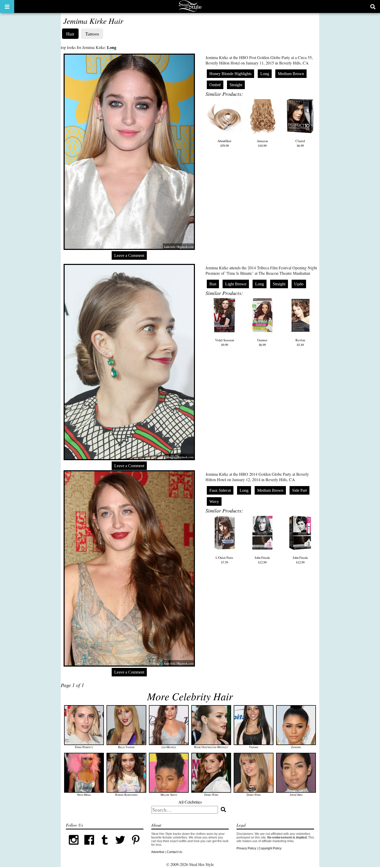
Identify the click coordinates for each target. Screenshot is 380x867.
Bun (212, 284)
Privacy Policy (246, 848)
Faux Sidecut (220, 490)
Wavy (214, 501)
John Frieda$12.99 (262, 560)
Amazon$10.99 (262, 143)
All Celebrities (190, 802)
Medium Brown (291, 73)
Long (111, 47)
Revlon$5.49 (300, 342)
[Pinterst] (135, 846)
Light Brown (235, 284)
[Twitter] (120, 846)
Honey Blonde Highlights (230, 73)
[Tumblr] (104, 846)
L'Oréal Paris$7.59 (224, 560)
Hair (70, 34)
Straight (236, 85)
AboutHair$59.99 (224, 143)
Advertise (157, 852)
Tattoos (92, 34)
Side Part (299, 490)
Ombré (215, 85)
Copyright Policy (270, 848)
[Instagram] (73, 846)
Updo (298, 284)
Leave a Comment (129, 255)
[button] (7, 6)
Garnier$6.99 (262, 342)
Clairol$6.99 (300, 143)
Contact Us (174, 852)
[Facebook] (89, 846)
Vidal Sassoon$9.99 (224, 342)
